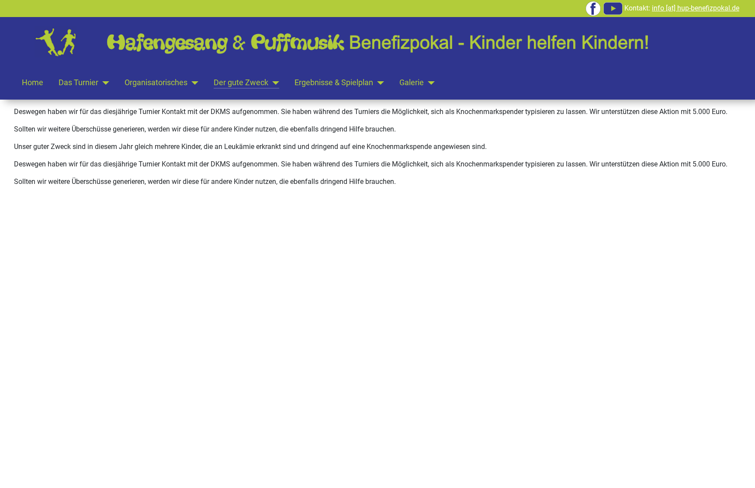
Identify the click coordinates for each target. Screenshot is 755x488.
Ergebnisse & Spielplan (333, 82)
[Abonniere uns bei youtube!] (613, 8)
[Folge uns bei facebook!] (593, 8)
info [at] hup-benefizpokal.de (695, 8)
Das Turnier (78, 82)
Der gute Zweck (241, 82)
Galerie (411, 82)
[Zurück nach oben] (739, 472)
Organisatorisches (156, 82)
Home (32, 82)
